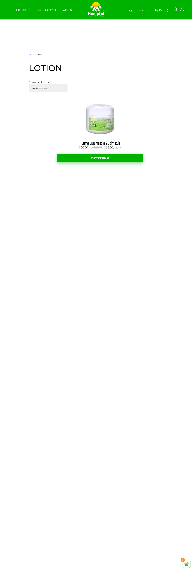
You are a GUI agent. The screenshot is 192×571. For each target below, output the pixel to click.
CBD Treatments (46, 10)
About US (68, 10)
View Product (100, 157)
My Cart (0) (161, 10)
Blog (129, 10)
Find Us (143, 10)
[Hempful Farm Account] (182, 13)
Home (31, 54)
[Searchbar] (175, 9)
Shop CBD (20, 10)
